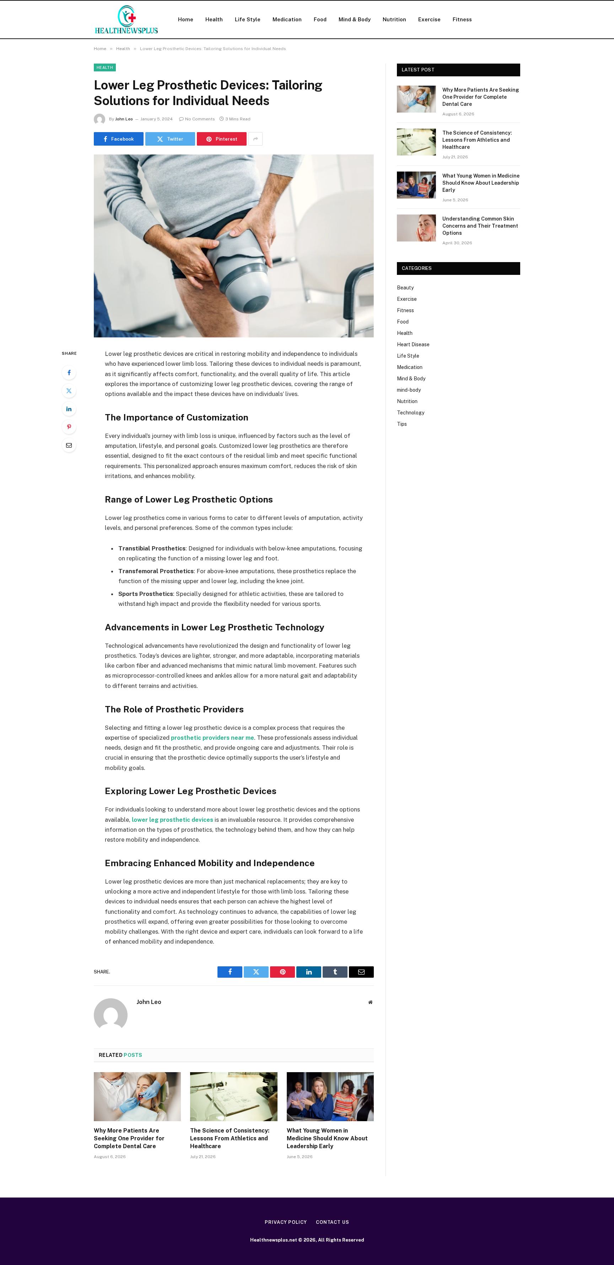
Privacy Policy (286, 1222)
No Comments (200, 118)
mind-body (409, 390)
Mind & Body (355, 19)
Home (185, 19)
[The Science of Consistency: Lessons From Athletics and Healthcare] (233, 1096)
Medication (287, 19)
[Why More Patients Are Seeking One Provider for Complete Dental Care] (137, 1096)
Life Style (247, 19)
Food (320, 19)
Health (214, 19)
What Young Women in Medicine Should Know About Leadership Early (327, 1138)
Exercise (429, 19)
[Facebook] (69, 372)
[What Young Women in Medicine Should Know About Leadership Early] (330, 1096)
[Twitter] (69, 391)
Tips (402, 424)
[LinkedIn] (69, 409)
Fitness (462, 19)
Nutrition (394, 19)
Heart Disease (413, 344)
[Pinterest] (69, 427)
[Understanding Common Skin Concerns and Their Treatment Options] (416, 228)
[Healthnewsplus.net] (127, 19)
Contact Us (332, 1222)
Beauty (405, 288)
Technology (410, 413)
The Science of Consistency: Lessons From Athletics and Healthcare (229, 1138)
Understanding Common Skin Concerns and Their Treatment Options (480, 226)
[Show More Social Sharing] (255, 139)
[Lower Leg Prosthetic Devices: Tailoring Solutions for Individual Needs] (234, 245)
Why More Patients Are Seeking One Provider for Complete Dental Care (129, 1138)
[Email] (69, 445)
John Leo (124, 118)
